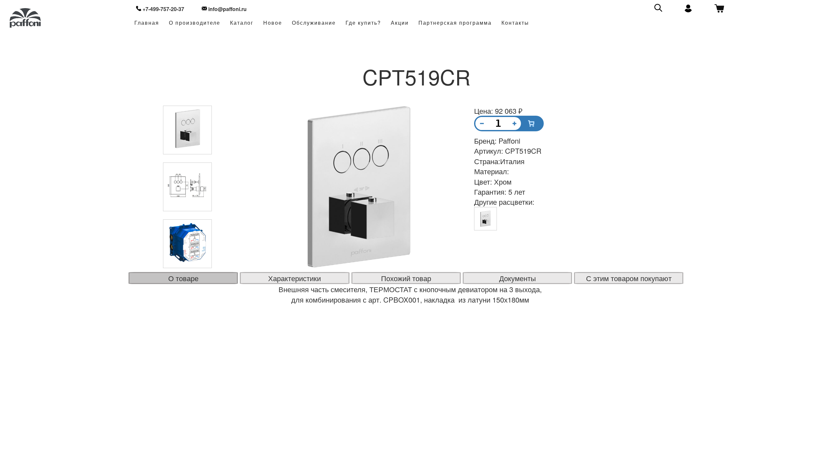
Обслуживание (314, 23)
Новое (272, 23)
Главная (146, 23)
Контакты (515, 23)
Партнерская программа (455, 23)
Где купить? (363, 23)
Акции (400, 23)
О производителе (194, 23)
